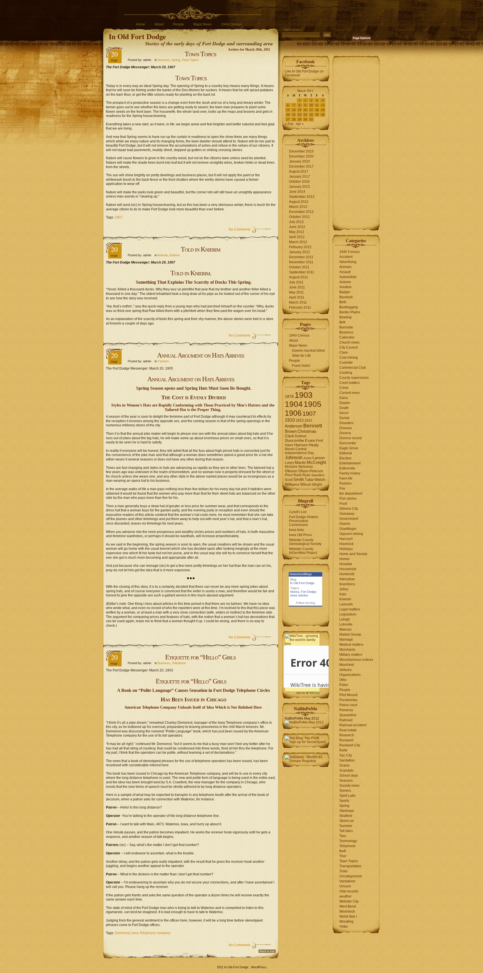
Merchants (347, 650)
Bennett (312, 426)
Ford (319, 440)
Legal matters (349, 609)
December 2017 (301, 166)
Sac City (345, 755)
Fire (342, 488)
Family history (349, 473)
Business (164, 663)
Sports (344, 801)
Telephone (179, 663)
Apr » (300, 124)
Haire (289, 445)
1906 (293, 413)
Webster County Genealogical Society (305, 542)
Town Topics (200, 54)
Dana (343, 398)
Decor (344, 413)
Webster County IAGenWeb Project (303, 551)
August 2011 (298, 277)
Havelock (346, 544)
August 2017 (298, 171)
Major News (202, 24)
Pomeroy (346, 710)
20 (288, 114)
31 (311, 119)
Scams (344, 765)
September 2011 (301, 272)
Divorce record (350, 438)
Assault (345, 272)
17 (311, 110)
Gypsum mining (351, 534)
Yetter (343, 927)
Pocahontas (348, 700)
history (294, 591)
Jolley (343, 589)
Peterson (316, 471)
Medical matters (351, 645)
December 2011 (301, 257)
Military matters (350, 655)
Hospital (345, 564)
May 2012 (296, 232)
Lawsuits (346, 604)
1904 (294, 404)
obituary (345, 670)
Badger (345, 292)
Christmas (306, 431)
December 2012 (301, 212)
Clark (289, 436)
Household (347, 569)
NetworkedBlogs (301, 574)
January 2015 (299, 187)
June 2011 (297, 287)
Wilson (305, 484)
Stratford (345, 816)
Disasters (346, 423)
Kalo (342, 594)
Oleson (291, 471)
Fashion (163, 361)
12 (323, 105)
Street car (346, 821)
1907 (119, 217)
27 (288, 119)
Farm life (345, 478)
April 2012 (297, 237)
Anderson (293, 426)
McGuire (291, 466)
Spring (175, 60)
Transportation (350, 866)
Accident (345, 257)
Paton (343, 685)
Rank (297, 475)
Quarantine (347, 715)
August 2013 (298, 202)
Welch (319, 480)
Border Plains (349, 312)
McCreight (316, 462)
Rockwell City (349, 745)
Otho (343, 680)
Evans (310, 440)
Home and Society (353, 554)
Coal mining (348, 357)
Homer (344, 559)
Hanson (301, 445)
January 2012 (299, 252)
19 (323, 110)
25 (317, 114)
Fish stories (348, 498)
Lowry (289, 463)
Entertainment (350, 463)
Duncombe (294, 440)
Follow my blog (305, 602)
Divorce (345, 433)
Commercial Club (352, 368)
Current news (349, 393)
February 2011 (300, 307)
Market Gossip (350, 634)
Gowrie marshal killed (308, 350)
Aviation (345, 287)
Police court (348, 705)
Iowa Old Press (300, 535)
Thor (342, 856)
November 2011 (301, 262)
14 (293, 110)
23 (305, 114)
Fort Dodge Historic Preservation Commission (303, 521)
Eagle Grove (348, 448)
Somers (345, 791)
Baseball (346, 297)
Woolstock (347, 911)
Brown (291, 431)
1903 (303, 394)
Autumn (345, 282)
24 (311, 114)
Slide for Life (301, 356)
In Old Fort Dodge (137, 36)
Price (289, 475)
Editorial (345, 453)
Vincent (345, 886)
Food (343, 504)
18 (317, 110)
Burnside (346, 327)
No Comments (239, 229)
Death (344, 408)
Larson (318, 458)
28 (293, 119)
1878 (289, 396)
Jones (307, 458)
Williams (292, 484)
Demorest (122, 933)
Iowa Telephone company (151, 933)
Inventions (347, 584)
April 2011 (296, 297)
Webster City (349, 901)
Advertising (347, 262)
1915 (308, 420)
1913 (300, 420)
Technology (348, 841)
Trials (343, 871)
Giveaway (346, 514)
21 (293, 114)
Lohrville (345, 624)
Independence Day (299, 453)
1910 (290, 420)
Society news (349, 786)
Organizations (350, 675)
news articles (299, 595)
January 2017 (299, 176)
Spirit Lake (347, 796)
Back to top (267, 951)
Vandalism (347, 881)
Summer (345, 826)
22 (299, 114)
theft (342, 851)
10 (311, 105)
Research (346, 735)
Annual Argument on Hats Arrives (200, 355)
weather (345, 896)
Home (140, 24)
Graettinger (347, 529)
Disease (345, 428)
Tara (342, 836)
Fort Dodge (308, 591)
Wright (317, 484)
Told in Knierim (200, 249)
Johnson (293, 457)
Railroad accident (352, 725)
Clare (343, 352)
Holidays (346, 549)
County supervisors (354, 378)
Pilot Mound (348, 695)
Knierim (175, 255)
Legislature (347, 614)
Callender (346, 337)
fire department (350, 493)
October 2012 (299, 217)
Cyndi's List (297, 512)
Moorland (346, 665)
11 (317, 105)
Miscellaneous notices (356, 660)
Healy (314, 445)
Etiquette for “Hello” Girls (200, 657)
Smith (298, 479)
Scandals (346, 770)
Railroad (345, 720)
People (178, 24)
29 (299, 119)
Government (348, 519)
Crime (344, 388)
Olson (303, 471)
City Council (348, 347)
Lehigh (344, 619)
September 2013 (301, 197)
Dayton (344, 403)
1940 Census (231, 24)
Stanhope (346, 811)
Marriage (346, 639)
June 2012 (297, 227)
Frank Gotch (301, 366)
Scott (288, 479)
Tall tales (346, 831)
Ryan (306, 475)
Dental (344, 418)
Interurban (347, 579)
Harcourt (345, 539)
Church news (349, 342)
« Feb (289, 124)
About (159, 24)
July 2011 (296, 282)
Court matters (349, 383)
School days (348, 775)
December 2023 (301, 151)
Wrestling (346, 921)
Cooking (345, 373)
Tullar (309, 480)
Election (345, 458)
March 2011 (298, 302)
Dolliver (301, 436)
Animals (162, 255)
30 (305, 119)
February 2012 (300, 247)
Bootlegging (348, 307)
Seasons (164, 60)
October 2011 (299, 267)
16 (305, 110)
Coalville (346, 363)
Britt (342, 322)
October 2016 (299, 182)
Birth (342, 302)
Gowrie (344, 524)
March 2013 (298, 207)
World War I (348, 916)
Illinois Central (296, 449)
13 (288, 110)
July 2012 (296, 222)
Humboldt (346, 574)
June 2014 (297, 192)
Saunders (318, 475)
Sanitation (347, 760)
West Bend (347, 906)
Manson (345, 629)
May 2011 (296, 292)
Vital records (348, 891)
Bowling (345, 317)
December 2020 (301, 156)
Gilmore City (348, 509)
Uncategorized (350, 876)
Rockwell (346, 740)
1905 (312, 404)
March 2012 (298, 242)
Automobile (348, 277)
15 (299, 110)
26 (323, 114)
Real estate (348, 730)
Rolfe (343, 750)
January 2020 (299, 161)
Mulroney (306, 467)
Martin (300, 462)
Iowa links (296, 530)
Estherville (347, 468)
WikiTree (314, 693)
